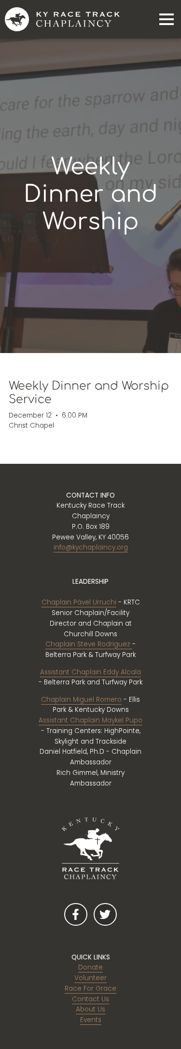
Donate (90, 967)
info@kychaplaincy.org (91, 547)
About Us (90, 1009)
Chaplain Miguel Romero (81, 699)
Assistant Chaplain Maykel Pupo (90, 720)
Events (90, 1019)
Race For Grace (90, 988)
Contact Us (90, 999)
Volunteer (90, 978)
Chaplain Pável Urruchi (79, 602)
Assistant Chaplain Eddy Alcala (90, 672)
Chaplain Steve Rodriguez (88, 644)
